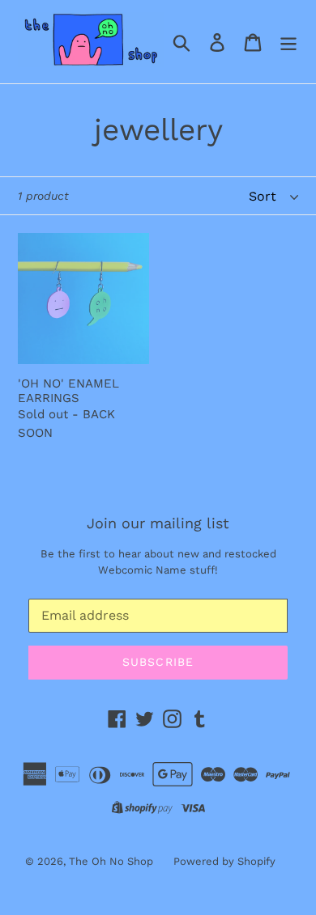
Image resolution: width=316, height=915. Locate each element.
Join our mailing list (158, 523)
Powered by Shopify (224, 861)
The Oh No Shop (111, 861)
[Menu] (288, 41)
